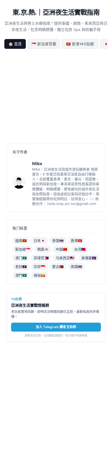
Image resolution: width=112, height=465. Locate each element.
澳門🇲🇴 (21, 275)
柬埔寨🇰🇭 (88, 258)
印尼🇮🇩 (39, 266)
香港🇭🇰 (76, 240)
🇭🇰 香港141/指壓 (80, 44)
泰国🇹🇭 (58, 240)
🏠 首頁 (15, 44)
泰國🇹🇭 (76, 266)
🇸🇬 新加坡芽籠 (44, 44)
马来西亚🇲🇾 (65, 258)
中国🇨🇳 (61, 249)
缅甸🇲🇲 (39, 275)
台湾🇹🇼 (80, 249)
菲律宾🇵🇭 (41, 258)
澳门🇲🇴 (21, 258)
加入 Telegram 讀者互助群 (56, 327)
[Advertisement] (56, 82)
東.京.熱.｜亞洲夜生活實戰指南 (56, 12)
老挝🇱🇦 (21, 266)
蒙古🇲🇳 (58, 266)
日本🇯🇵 (39, 240)
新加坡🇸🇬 (22, 249)
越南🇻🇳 (21, 240)
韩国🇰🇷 (43, 249)
